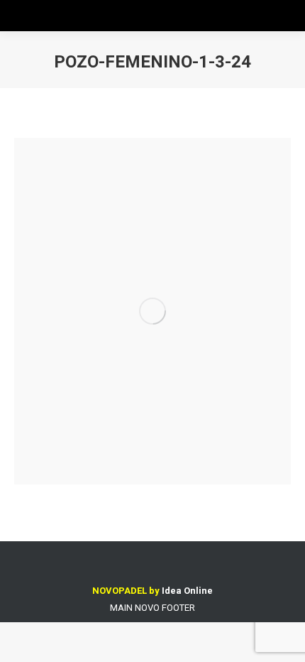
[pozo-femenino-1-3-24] (152, 311)
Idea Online (187, 590)
